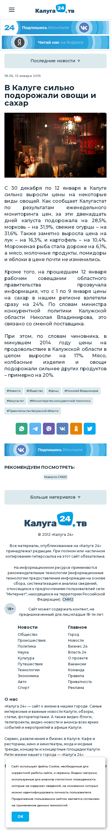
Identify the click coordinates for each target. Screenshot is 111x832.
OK (20, 816)
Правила (76, 676)
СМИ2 (67, 599)
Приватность (80, 681)
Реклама (76, 687)
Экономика (28, 676)
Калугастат (16, 400)
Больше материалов (52, 497)
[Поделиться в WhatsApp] (22, 429)
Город (73, 634)
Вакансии (77, 664)
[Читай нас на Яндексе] (55, 42)
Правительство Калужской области (34, 410)
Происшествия (32, 640)
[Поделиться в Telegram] (35, 429)
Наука (23, 652)
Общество (35, 390)
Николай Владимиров (82, 390)
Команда (76, 670)
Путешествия (30, 664)
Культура (26, 658)
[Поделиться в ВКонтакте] (62, 429)
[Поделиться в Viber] (49, 429)
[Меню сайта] (12, 10)
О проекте (78, 658)
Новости (15, 390)
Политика (27, 646)
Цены (54, 390)
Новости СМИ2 (55, 477)
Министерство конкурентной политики (61, 400)
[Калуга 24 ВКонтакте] (55, 27)
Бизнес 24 (78, 646)
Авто (22, 681)
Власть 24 (77, 652)
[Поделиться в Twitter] (90, 429)
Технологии (29, 670)
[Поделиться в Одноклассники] (76, 429)
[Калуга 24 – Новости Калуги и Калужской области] (55, 9)
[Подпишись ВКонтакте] (55, 449)
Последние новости (52, 60)
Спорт (23, 687)
